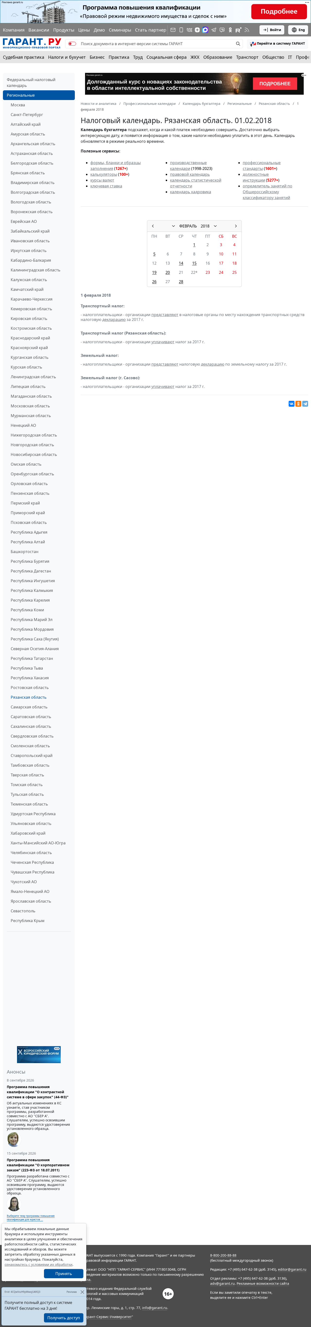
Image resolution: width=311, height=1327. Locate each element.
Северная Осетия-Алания (35, 648)
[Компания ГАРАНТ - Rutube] (239, 30)
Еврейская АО (24, 221)
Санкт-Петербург (27, 114)
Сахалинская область (31, 726)
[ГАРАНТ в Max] (205, 30)
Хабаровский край (28, 833)
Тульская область (27, 794)
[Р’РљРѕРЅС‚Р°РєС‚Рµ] (291, 404)
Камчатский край (27, 289)
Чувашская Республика (32, 872)
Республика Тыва (27, 668)
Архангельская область (33, 143)
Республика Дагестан (31, 571)
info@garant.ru (154, 1307)
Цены (84, 30)
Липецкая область (28, 386)
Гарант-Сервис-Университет (108, 1316)
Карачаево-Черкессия (31, 299)
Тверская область (27, 775)
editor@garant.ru (292, 1269)
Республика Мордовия (32, 629)
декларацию (114, 319)
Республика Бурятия (30, 561)
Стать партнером (153, 30)
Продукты (63, 30)
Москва (18, 105)
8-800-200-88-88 (223, 1255)
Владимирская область (33, 182)
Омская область (26, 464)
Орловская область (29, 483)
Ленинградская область (33, 376)
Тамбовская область (30, 765)
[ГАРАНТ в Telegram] (214, 30)
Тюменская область (29, 804)
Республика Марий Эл (31, 619)
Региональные (21, 95)
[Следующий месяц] (236, 226)
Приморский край (28, 512)
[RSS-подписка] (247, 30)
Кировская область (29, 318)
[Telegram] (305, 404)
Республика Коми (27, 610)
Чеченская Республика (32, 862)
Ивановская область (30, 241)
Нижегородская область (34, 435)
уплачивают (162, 341)
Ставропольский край (31, 755)
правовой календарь (190, 174)
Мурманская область (31, 415)
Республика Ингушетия (33, 580)
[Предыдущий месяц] (152, 226)
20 (167, 272)
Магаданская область (31, 396)
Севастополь (23, 911)
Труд (138, 57)
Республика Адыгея (29, 532)
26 (154, 281)
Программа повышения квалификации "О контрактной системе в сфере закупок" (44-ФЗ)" (38, 1091)
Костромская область (31, 328)
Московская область (30, 406)
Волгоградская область (33, 192)
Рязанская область (29, 697)
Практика (119, 57)
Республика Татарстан (32, 658)
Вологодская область (31, 202)
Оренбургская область (32, 474)
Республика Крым (27, 920)
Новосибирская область (34, 454)
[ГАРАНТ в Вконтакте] (189, 30)
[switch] (72, 44)
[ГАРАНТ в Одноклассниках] (230, 30)
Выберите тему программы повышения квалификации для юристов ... (31, 1217)
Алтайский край (26, 124)
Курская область (26, 367)
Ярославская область (31, 901)
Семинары (120, 30)
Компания (14, 30)
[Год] (215, 226)
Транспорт (247, 57)
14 (181, 263)
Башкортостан (24, 551)
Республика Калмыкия (32, 590)
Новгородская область (32, 444)
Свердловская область (32, 736)
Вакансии (38, 30)
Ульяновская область (31, 823)
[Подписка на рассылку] (173, 30)
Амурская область (28, 134)
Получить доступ (63, 1317)
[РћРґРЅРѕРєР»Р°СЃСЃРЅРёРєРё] (298, 404)
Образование (217, 57)
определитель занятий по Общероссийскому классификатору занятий (267, 191)
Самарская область (29, 707)
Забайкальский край (30, 231)
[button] (277, 43)
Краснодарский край (30, 338)
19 (154, 272)
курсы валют (102, 180)
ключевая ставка (106, 186)
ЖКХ (194, 57)
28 (181, 281)
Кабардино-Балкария (31, 260)
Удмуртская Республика (33, 813)
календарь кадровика (190, 191)
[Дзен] (197, 29)
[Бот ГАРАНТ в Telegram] (222, 30)
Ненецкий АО (23, 425)
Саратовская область (31, 716)
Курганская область (30, 357)
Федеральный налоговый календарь (31, 82)
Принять (63, 1273)
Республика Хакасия (30, 677)
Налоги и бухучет (67, 57)
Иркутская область (29, 250)
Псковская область (29, 522)
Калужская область (29, 279)
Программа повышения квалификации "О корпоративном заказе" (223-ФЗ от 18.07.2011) (38, 1165)
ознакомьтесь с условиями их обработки (38, 1264)
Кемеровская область (31, 308)
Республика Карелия (30, 600)
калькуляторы (103, 174)
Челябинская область (31, 852)
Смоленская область (30, 745)
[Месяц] (173, 226)
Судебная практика (23, 57)
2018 (205, 226)
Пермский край (25, 503)
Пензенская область (30, 493)
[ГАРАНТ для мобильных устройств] (181, 30)
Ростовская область (30, 687)
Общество (273, 57)
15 (194, 263)
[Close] (82, 1291)
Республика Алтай (28, 542)
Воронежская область (32, 211)
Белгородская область (32, 163)
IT (290, 57)
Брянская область (28, 173)
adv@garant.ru (222, 1283)
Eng (302, 29)
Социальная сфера (167, 57)
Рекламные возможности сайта (263, 1283)
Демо (99, 30)
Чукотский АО (24, 881)
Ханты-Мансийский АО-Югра (38, 843)
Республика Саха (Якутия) (35, 639)
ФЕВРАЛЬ (188, 226)
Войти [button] (275, 29)
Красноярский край (29, 347)
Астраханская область (32, 153)
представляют (164, 314)
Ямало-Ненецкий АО (30, 891)
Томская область (27, 784)
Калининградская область (35, 270)
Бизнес (97, 57)
